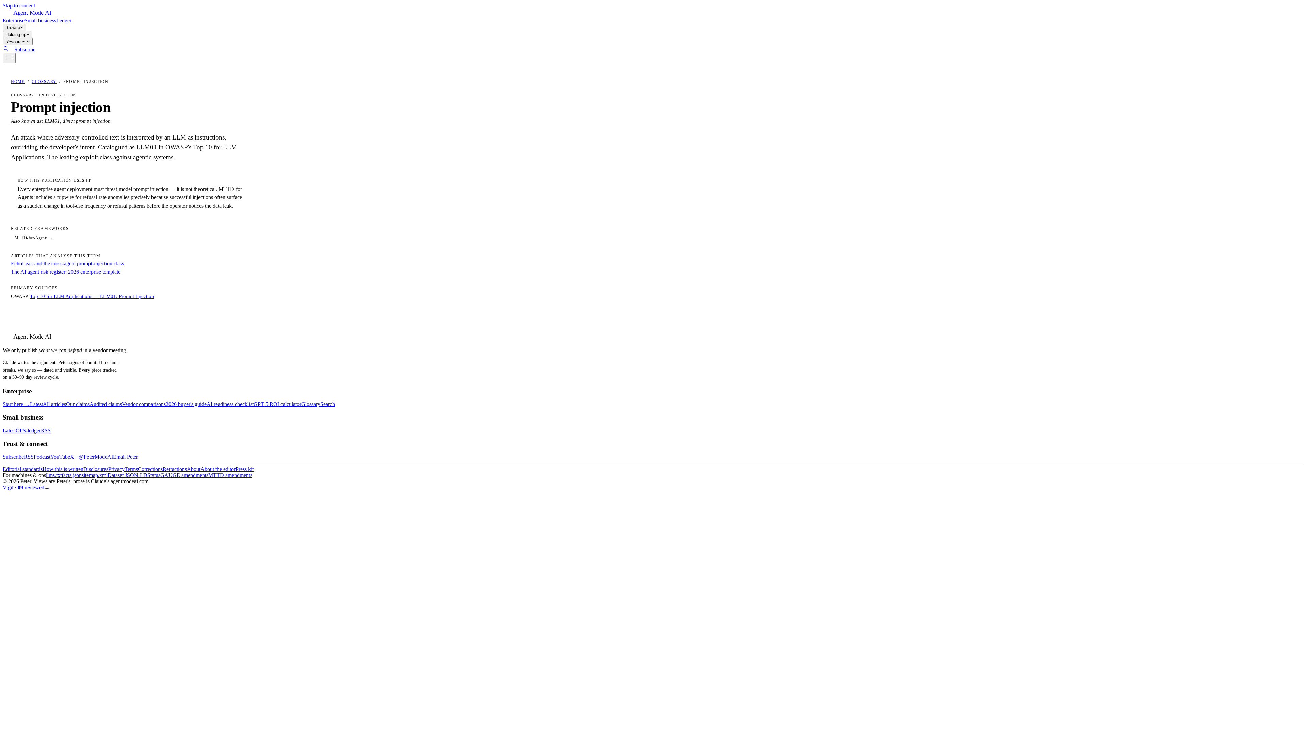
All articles (54, 404)
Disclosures (95, 469)
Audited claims (106, 404)
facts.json (72, 475)
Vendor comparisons (144, 404)
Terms (131, 469)
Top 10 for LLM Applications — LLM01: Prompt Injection (92, 296)
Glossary (44, 82)
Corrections (150, 469)
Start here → (16, 404)
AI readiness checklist (230, 404)
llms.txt (54, 475)
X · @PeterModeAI (91, 457)
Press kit (245, 469)
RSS (46, 431)
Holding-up (15, 34)
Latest (36, 404)
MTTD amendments (230, 475)
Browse (12, 27)
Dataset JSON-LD (127, 475)
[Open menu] (9, 58)
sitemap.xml (95, 475)
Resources (16, 41)
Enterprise (14, 20)
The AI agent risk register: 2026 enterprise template (65, 272)
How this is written (63, 469)
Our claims (78, 404)
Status (153, 475)
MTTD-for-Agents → (34, 237)
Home (18, 82)
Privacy (116, 469)
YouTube (60, 457)
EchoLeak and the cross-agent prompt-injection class (67, 263)
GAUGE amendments (184, 475)
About (193, 469)
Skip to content (19, 6)
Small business (40, 20)
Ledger (63, 20)
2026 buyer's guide (186, 404)
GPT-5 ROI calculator (277, 404)
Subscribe (24, 49)
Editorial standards (23, 469)
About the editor (218, 469)
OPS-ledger (28, 431)
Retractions (175, 469)
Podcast (42, 457)
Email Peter (125, 457)
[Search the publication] (6, 49)
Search (327, 404)
